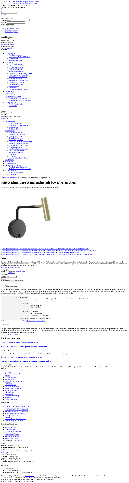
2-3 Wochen (11, 273)
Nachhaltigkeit (9, 379)
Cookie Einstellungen (12, 399)
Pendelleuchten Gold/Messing (18, 77)
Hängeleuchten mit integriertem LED (20, 73)
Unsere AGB (9, 394)
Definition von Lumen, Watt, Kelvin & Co (18, 406)
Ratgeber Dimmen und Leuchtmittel (16, 411)
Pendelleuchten (10, 62)
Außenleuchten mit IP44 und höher (20, 100)
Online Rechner (18, 440)
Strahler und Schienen (16, 60)
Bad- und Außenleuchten (13, 97)
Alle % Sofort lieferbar (16, 104)
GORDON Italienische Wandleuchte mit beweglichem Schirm (26, 361)
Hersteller (8, 417)
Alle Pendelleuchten (15, 64)
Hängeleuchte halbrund (16, 82)
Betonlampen (13, 88)
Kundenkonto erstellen (12, 28)
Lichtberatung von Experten (14, 420)
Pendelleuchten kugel (15, 78)
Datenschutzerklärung (12, 396)
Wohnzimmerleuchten (16, 84)
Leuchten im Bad (10, 429)
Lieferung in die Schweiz (13, 386)
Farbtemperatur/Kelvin (12, 415)
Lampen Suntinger (11, 377)
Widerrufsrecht (9, 392)
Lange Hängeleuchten (16, 68)
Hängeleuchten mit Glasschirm (18, 75)
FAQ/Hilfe (8, 383)
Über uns (8, 372)
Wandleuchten (9, 93)
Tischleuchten (9, 91)
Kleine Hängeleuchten (16, 71)
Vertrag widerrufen (11, 390)
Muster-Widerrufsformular (13, 388)
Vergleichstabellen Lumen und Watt (16, 408)
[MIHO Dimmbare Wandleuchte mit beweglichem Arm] (29, 247)
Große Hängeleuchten (16, 69)
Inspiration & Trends (11, 438)
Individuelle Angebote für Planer (15, 419)
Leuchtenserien (14, 86)
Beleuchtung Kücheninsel (13, 436)
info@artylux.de (6, 118)
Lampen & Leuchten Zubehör (18, 89)
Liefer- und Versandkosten (13, 381)
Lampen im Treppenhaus (13, 431)
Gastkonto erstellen (11, 30)
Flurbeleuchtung (10, 433)
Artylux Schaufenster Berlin (14, 374)
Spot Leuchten (13, 59)
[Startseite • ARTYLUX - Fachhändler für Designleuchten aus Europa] (20, 2)
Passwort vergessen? (11, 32)
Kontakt (7, 376)
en (1, 11)
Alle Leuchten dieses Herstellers (11, 267)
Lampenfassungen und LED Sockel (16, 410)
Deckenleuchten (10, 53)
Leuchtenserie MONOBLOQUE (19, 57)
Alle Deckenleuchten (15, 55)
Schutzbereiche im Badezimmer (15, 413)
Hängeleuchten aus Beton (17, 66)
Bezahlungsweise (10, 385)
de (1, 9)
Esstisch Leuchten (10, 427)
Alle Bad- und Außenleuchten (18, 98)
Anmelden (11, 24)
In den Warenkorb (18, 280)
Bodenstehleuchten (11, 95)
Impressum (8, 397)
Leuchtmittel (13, 106)
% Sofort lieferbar (10, 102)
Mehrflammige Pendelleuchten (18, 80)
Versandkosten (20, 271)
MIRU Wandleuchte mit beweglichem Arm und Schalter (24, 346)
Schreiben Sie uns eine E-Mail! (35, 321)
